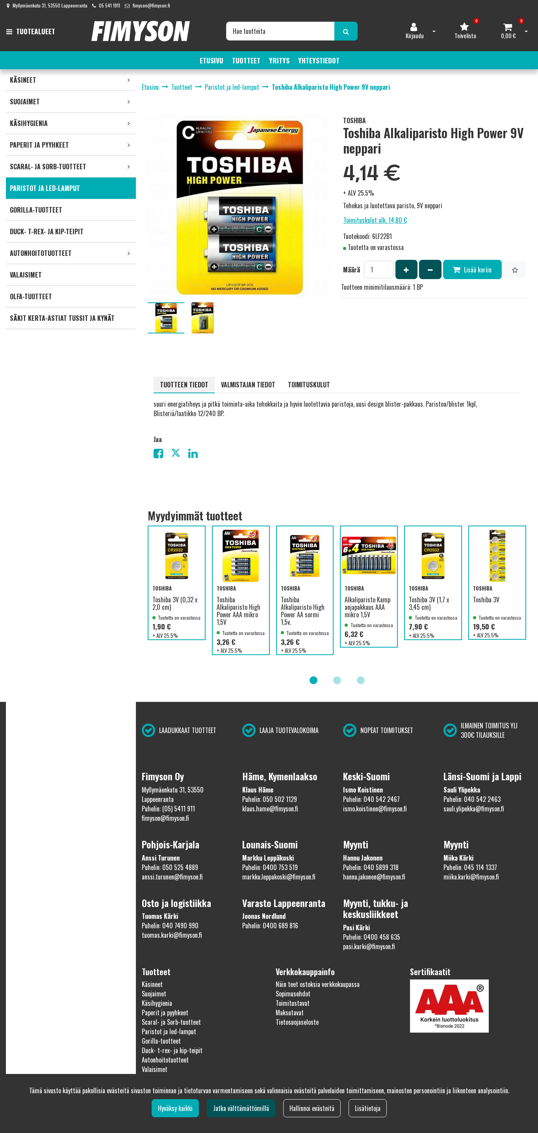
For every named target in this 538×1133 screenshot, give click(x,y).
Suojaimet (154, 993)
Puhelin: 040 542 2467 (371, 799)
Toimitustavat (293, 1003)
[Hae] (346, 31)
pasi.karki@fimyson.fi (369, 946)
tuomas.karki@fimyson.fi (172, 935)
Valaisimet (154, 1069)
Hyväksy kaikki (175, 1108)
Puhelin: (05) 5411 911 (168, 808)
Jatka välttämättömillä (241, 1108)
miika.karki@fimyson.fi (471, 876)
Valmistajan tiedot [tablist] (248, 384)
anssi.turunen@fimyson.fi (172, 876)
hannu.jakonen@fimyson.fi (374, 876)
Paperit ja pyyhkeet (165, 1012)
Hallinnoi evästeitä (311, 1108)
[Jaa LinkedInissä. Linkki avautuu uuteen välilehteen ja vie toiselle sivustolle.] (196, 454)
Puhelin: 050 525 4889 (170, 867)
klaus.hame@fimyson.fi (270, 808)
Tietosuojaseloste (297, 1022)
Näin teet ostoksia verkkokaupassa (318, 984)
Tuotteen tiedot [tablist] (184, 384)
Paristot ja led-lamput (169, 1031)
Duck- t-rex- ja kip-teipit (172, 1050)
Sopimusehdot (293, 993)
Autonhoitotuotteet (165, 1060)
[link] (129, 80)
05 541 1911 (109, 5)
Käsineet (152, 984)
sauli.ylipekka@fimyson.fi (473, 808)
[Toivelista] (515, 269)
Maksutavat (290, 1012)
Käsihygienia (157, 1003)
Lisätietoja (367, 1108)
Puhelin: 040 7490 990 (170, 925)
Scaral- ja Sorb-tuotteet (171, 1022)
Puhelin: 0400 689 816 (270, 925)
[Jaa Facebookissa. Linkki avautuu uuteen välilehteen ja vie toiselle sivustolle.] (162, 454)
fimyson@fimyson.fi (151, 5)
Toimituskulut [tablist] (309, 384)
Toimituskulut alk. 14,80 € (375, 220)
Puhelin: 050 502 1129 (269, 799)
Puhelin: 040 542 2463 (472, 799)
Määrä (351, 269)
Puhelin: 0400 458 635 (371, 937)
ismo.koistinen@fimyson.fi (375, 808)
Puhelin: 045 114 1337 (470, 867)
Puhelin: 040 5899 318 (371, 867)
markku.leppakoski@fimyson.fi (278, 876)
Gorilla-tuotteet (161, 1041)
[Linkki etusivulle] (140, 31)
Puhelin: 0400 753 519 (270, 867)
